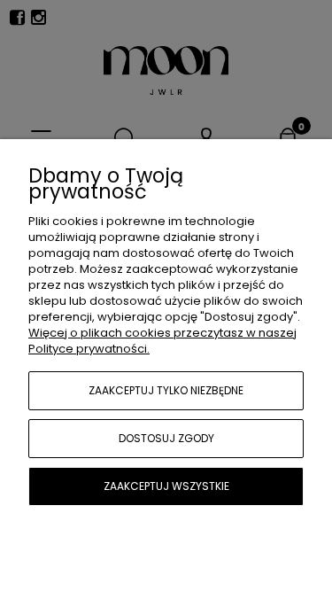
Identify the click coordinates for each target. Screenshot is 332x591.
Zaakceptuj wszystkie (166, 486)
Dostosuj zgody (166, 438)
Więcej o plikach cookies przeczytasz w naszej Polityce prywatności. (162, 340)
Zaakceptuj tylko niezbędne (166, 390)
